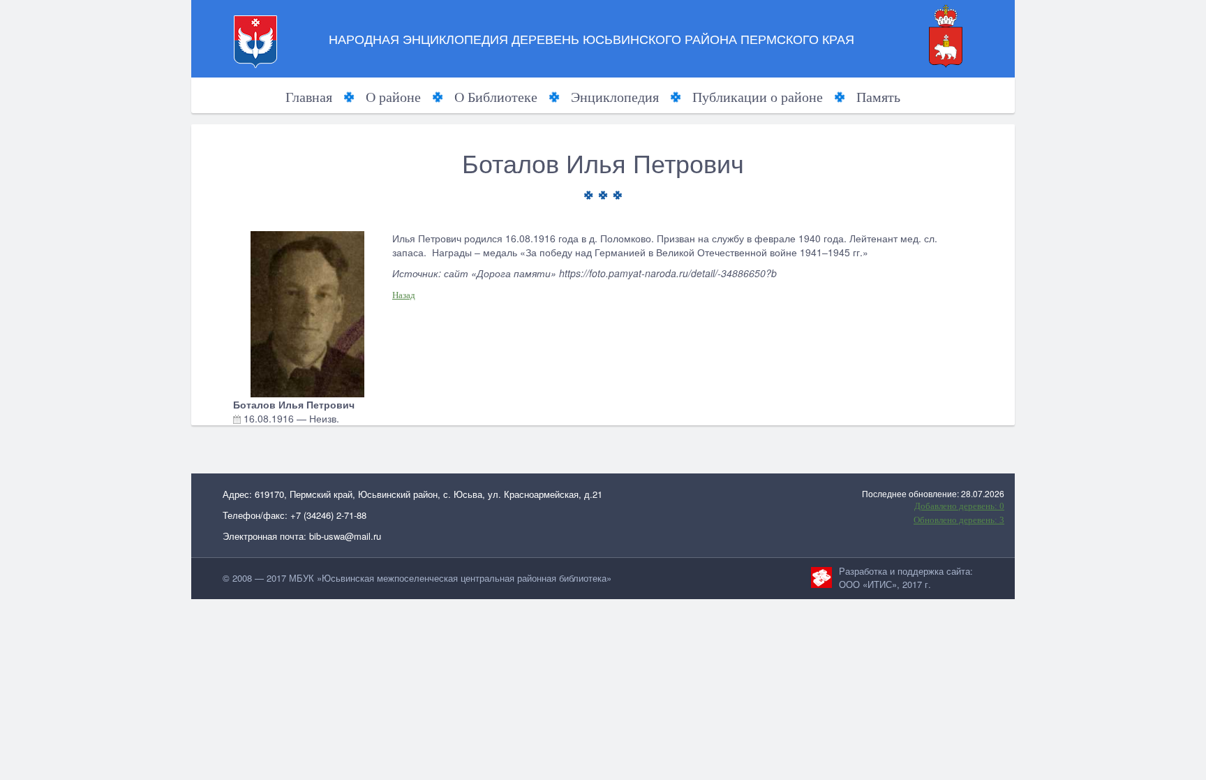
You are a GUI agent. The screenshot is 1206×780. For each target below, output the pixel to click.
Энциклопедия (615, 97)
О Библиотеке (495, 97)
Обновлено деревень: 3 (959, 520)
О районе (393, 97)
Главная (308, 97)
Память (878, 97)
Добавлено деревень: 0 (959, 506)
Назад (403, 295)
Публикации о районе (757, 97)
